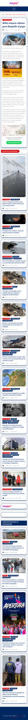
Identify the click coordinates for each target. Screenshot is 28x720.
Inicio (3, 14)
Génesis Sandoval (9, 498)
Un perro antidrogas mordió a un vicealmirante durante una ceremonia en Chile (13, 493)
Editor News (20, 716)
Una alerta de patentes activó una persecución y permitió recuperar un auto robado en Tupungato (13, 548)
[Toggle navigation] (14, 9)
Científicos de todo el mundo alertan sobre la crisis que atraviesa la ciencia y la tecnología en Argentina (13, 461)
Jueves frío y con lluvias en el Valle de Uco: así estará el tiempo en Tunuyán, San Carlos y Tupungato (13, 582)
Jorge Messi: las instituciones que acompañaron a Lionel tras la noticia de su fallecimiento (13, 427)
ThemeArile (14, 717)
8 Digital (7, 30)
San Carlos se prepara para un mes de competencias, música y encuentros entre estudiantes (13, 645)
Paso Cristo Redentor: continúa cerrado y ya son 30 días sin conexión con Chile (14, 262)
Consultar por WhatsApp (14, 142)
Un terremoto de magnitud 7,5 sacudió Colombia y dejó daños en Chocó (13, 394)
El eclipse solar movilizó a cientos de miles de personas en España (13, 232)
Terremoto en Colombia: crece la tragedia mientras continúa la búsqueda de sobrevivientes (11, 293)
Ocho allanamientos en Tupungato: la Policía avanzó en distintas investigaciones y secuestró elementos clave (13, 695)
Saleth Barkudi (8, 465)
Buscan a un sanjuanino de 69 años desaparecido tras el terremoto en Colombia (12, 325)
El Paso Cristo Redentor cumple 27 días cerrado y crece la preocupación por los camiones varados (13, 359)
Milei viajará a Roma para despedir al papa (16, 14)
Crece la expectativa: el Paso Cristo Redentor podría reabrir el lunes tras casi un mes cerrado (13, 204)
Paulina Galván (8, 235)
